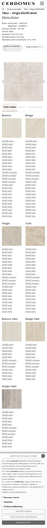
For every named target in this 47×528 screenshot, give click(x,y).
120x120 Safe (7, 185)
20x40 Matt (7, 166)
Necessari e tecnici (11, 497)
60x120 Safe (7, 188)
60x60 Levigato (8, 182)
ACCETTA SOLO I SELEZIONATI (23, 517)
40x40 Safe (7, 200)
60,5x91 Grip (7, 213)
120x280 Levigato (9, 172)
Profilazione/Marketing (13, 507)
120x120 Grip (30, 210)
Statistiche (8, 502)
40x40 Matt (7, 160)
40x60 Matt (7, 157)
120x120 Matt (7, 144)
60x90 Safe (7, 191)
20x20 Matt (7, 169)
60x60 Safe (7, 194)
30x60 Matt (7, 163)
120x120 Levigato (9, 175)
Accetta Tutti (23, 522)
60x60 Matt (7, 153)
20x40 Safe (7, 207)
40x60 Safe (7, 197)
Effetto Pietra (10, 17)
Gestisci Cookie (24, 511)
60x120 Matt (7, 147)
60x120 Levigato (9, 178)
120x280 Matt (7, 141)
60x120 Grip (7, 216)
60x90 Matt (7, 150)
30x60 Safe (7, 203)
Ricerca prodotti (14, 9)
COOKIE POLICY (19, 492)
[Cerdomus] (18, 3)
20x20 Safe (7, 210)
